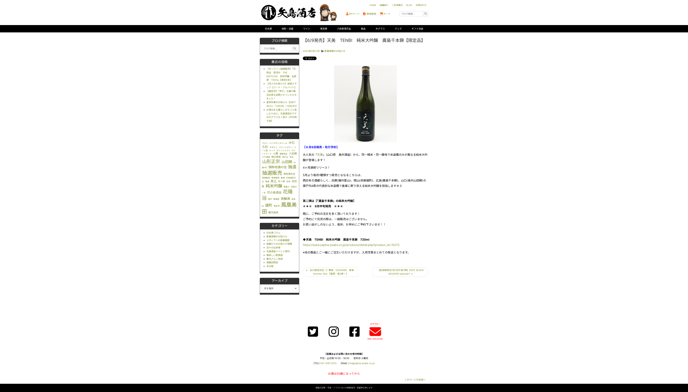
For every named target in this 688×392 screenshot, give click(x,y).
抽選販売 (272, 173)
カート (386, 13)
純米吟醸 (274, 185)
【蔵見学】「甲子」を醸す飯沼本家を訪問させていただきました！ (281, 95)
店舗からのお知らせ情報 (279, 243)
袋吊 (270, 199)
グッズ (398, 28)
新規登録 (371, 13)
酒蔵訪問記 (272, 262)
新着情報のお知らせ (276, 236)
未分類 (269, 266)
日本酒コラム (273, 232)
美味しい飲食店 (274, 255)
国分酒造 (276, 157)
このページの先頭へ (415, 379)
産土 (274, 181)
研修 (288, 181)
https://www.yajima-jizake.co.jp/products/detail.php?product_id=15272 (351, 245)
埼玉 (291, 157)
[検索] (425, 13)
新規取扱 (266, 178)
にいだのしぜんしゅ (278, 143)
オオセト (274, 147)
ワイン (306, 28)
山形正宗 (271, 161)
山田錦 (286, 162)
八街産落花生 (344, 28)
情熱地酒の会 (277, 167)
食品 (363, 28)
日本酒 (268, 28)
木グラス (380, 28)
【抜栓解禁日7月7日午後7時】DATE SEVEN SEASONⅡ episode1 (401, 272)
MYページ (354, 13)
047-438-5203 (328, 363)
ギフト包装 (417, 28)
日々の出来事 (273, 247)
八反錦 (293, 153)
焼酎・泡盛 (287, 28)
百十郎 (281, 181)
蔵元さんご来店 (274, 258)
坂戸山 (285, 157)
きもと (265, 143)
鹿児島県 (273, 212)
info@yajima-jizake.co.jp (361, 363)
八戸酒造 (266, 157)
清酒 (267, 181)
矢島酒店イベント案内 (278, 251)
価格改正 (283, 154)
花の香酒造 (274, 192)
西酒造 (276, 199)
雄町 (268, 205)
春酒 (283, 178)
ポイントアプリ (283, 150)
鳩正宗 (277, 206)
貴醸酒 (285, 198)
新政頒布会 (289, 174)
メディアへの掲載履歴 (278, 240)
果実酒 (323, 28)
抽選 (292, 166)
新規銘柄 (275, 178)
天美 (320, 154)
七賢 (275, 153)
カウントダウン (286, 147)
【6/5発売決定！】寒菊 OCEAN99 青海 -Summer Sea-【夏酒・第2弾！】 (330, 272)
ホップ (272, 150)
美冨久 (287, 187)
